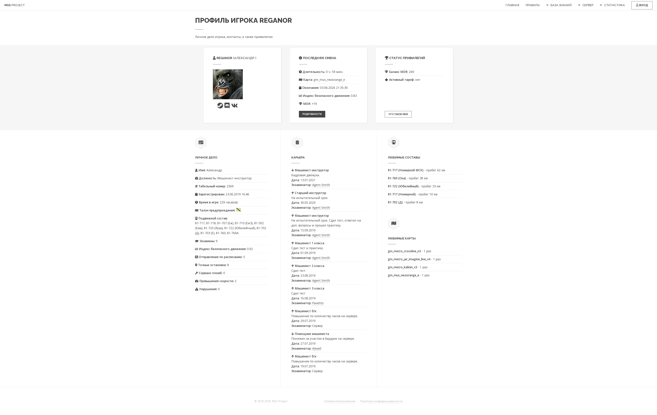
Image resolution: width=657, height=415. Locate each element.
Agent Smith (321, 185)
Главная (512, 5)
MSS (14, 5)
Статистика (614, 5)
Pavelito (318, 303)
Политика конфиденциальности (381, 401)
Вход (643, 5)
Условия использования (339, 401)
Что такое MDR (398, 114)
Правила (533, 5)
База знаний (561, 5)
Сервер (588, 5)
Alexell (316, 348)
